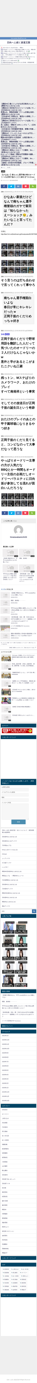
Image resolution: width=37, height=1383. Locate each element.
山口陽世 (4, 1166)
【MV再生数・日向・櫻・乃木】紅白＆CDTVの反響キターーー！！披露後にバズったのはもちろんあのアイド (18, 1014)
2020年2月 (5, 1083)
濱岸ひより (5, 1226)
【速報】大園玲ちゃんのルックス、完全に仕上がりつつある (21, 647)
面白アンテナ (6, 906)
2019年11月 (5, 1096)
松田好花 (4, 1196)
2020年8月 (5, 1057)
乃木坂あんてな (6, 845)
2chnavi (4, 854)
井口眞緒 (4, 1131)
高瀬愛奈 (4, 1244)
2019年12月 (5, 1092)
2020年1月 (5, 1087)
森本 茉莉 (5, 1201)
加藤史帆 (4, 1144)
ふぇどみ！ (5, 867)
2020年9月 (5, 1053)
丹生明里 (4, 1122)
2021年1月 (5, 1035)
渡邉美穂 (4, 1218)
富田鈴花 (4, 1157)
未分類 (3, 171)
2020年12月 (5, 1040)
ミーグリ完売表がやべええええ (11, 1020)
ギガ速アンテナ (6, 862)
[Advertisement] (18, 18)
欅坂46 (4, 1209)
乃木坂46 (5, 1127)
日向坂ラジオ (6, 1183)
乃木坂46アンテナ (7, 888)
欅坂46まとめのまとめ (9, 901)
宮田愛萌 (4, 1153)
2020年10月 (5, 1048)
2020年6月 (5, 1066)
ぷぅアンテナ (6, 858)
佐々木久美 (5, 1135)
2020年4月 (5, 1074)
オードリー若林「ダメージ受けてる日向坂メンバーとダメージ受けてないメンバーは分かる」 (18, 643)
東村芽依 (4, 1192)
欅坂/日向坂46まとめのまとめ (11, 893)
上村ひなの (5, 1118)
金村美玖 (4, 1235)
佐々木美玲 (5, 1140)
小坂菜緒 (4, 1161)
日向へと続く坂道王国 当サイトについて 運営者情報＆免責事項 (18, 831)
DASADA (4, 1109)
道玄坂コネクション (8, 1231)
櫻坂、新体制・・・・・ (9, 1001)
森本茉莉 (4, 1205)
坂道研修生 (5, 1148)
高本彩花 (4, 1240)
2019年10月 (5, 1100)
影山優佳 (4, 1170)
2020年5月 (5, 1070)
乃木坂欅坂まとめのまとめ (10, 880)
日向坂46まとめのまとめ (9, 836)
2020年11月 (5, 1044)
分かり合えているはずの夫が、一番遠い (13, 47)
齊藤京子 (4, 1253)
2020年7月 (5, 1061)
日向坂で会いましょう (8, 1179)
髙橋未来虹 (5, 1248)
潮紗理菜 (4, 1222)
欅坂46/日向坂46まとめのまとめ (11, 871)
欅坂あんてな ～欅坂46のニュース (13, 875)
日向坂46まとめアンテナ (9, 841)
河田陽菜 (4, 1213)
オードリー (5, 1114)
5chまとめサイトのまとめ (10, 849)
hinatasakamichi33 (18, 537)
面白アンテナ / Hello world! (10, 60)
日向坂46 (5, 1174)
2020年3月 (5, 1079)
